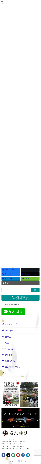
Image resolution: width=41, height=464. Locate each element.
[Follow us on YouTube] (18, 455)
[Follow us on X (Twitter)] (8, 455)
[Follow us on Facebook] (3, 455)
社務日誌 (9, 349)
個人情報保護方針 (13, 367)
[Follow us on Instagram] (23, 455)
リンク (8, 373)
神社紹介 (9, 330)
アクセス (9, 355)
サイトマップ (11, 324)
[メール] (13, 455)
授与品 (8, 337)
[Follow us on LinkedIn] (28, 455)
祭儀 (7, 343)
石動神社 (20, 460)
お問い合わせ (11, 361)
